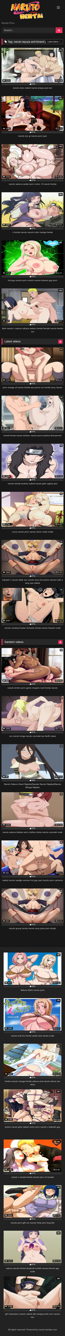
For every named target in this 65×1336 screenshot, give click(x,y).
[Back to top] (55, 1327)
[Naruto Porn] (27, 11)
